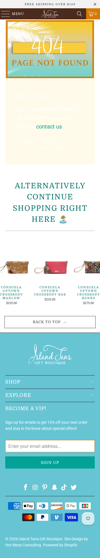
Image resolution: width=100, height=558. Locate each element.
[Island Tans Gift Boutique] (50, 13)
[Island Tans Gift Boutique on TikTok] (64, 488)
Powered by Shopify (60, 545)
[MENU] (3, 13)
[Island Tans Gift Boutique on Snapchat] (55, 488)
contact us (49, 126)
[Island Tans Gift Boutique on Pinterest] (45, 488)
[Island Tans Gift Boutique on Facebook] (25, 488)
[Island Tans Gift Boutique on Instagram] (35, 488)
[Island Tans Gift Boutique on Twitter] (74, 488)
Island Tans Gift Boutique (40, 539)
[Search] (79, 13)
